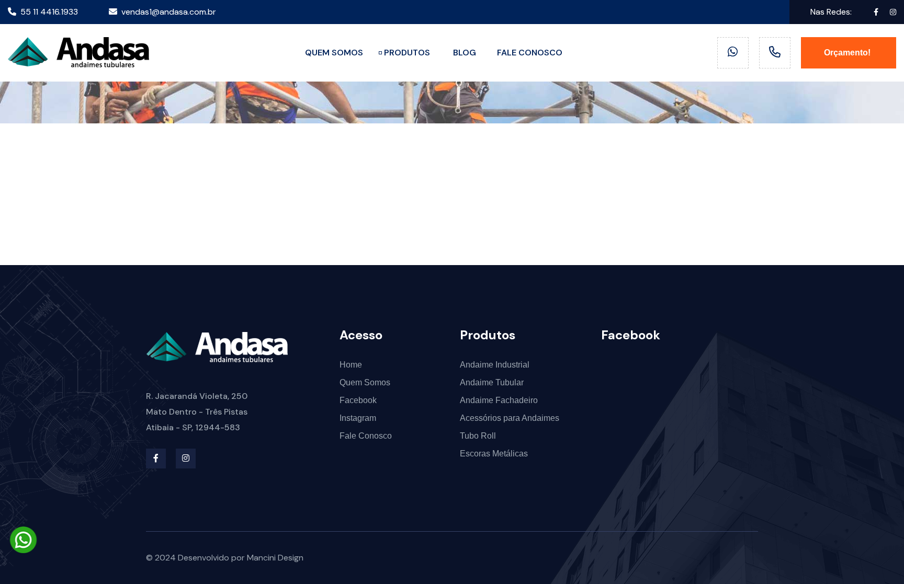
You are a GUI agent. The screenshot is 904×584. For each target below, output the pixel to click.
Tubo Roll (478, 435)
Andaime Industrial (494, 364)
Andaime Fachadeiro (499, 400)
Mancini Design (275, 557)
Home (351, 364)
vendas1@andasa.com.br (168, 11)
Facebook (358, 400)
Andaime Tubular (492, 382)
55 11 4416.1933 (49, 11)
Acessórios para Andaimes (509, 418)
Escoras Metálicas (494, 453)
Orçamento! (848, 52)
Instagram (358, 418)
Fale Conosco (366, 435)
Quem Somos (365, 382)
